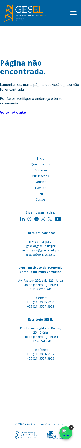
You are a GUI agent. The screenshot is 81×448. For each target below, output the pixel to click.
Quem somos (40, 164)
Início (40, 158)
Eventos (40, 188)
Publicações (40, 176)
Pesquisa (40, 170)
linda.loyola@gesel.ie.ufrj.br (40, 250)
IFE (40, 193)
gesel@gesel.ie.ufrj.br (40, 246)
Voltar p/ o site (13, 112)
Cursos (40, 199)
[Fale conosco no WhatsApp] (65, 432)
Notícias (40, 182)
